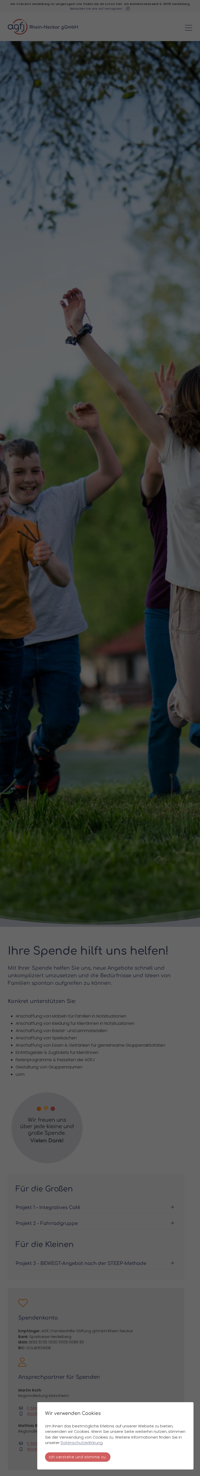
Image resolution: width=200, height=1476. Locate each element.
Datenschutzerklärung (82, 1442)
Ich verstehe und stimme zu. (78, 1457)
